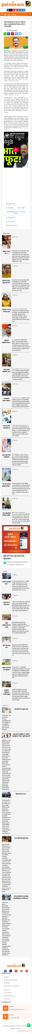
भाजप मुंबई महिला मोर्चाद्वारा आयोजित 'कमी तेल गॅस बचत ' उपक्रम (6, 514)
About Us (7, 990)
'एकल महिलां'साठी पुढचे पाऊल (21, 838)
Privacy (6, 977)
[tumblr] (21, 10)
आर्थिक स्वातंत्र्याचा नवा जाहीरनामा (6, 669)
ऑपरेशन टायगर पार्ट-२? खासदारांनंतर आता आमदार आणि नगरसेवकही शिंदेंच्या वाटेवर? (6, 253)
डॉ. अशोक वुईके (9, 208)
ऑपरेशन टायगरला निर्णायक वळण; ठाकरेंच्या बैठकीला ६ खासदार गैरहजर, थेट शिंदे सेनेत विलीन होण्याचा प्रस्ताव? (6, 311)
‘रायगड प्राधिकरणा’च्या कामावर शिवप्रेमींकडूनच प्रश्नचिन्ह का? (21, 897)
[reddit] (24, 10)
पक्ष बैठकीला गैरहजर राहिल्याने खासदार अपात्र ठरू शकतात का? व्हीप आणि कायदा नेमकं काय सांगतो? (6, 400)
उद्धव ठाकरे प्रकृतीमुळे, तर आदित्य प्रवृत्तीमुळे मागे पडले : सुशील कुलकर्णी (21, 735)
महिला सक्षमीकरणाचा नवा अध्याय (6, 625)
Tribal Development (11, 225)
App (8, 15)
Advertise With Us (10, 996)
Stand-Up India (10, 221)
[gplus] (16, 10)
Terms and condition (11, 980)
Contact (7, 999)
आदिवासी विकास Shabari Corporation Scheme (16, 212)
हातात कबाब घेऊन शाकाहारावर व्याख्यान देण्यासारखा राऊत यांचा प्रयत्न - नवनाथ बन (6, 456)
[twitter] (10, 10)
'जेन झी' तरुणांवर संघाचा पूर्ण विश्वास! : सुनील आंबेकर (6, 485)
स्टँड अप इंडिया (21, 208)
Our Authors (8, 993)
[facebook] (8, 10)
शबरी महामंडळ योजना (11, 204)
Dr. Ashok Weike (10, 217)
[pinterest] (13, 10)
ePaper (13, 15)
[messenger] (18, 10)
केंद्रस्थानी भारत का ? (21, 794)
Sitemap (7, 983)
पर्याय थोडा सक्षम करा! (6, 646)
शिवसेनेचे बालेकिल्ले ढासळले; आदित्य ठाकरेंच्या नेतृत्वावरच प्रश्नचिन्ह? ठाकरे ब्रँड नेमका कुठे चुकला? (6, 342)
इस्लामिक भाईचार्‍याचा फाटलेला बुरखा (6, 692)
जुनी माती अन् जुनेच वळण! (6, 603)
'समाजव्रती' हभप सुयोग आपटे (21, 709)
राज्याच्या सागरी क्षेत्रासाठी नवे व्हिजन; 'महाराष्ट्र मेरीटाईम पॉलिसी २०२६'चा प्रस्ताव (6, 427)
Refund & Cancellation (11, 986)
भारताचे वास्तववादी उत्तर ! (6, 583)
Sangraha (28, 1031)
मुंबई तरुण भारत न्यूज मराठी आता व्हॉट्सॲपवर (13, 557)
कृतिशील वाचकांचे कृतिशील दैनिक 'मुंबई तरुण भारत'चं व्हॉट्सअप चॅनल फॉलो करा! (17, 563)
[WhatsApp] (5, 33)
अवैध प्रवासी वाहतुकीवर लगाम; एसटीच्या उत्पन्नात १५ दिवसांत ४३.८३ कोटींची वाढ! (6, 371)
